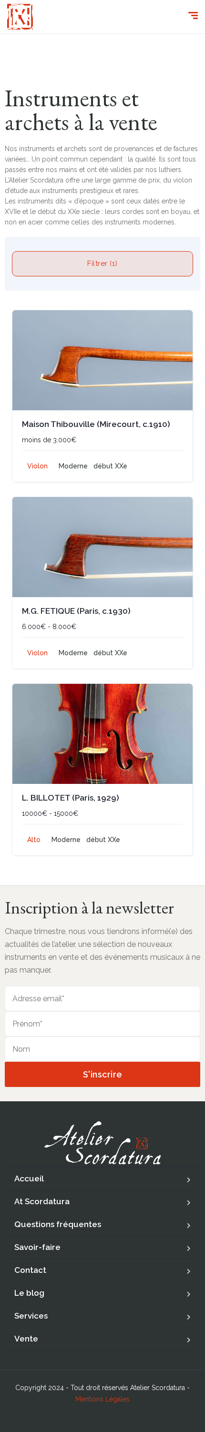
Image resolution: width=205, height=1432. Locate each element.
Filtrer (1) (102, 263)
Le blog (29, 1293)
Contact (30, 1270)
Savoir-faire (37, 1247)
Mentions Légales (102, 1399)
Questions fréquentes (57, 1224)
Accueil (29, 1178)
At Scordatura (42, 1201)
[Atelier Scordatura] (20, 17)
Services (31, 1315)
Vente (26, 1338)
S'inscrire (103, 1074)
